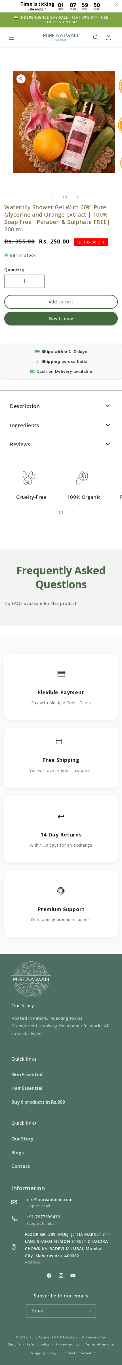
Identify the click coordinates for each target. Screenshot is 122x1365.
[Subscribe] (89, 1310)
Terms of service (99, 1344)
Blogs (17, 1153)
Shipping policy (44, 1353)
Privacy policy (67, 1344)
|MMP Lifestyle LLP (68, 1337)
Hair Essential (27, 1088)
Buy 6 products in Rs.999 (38, 1102)
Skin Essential (27, 1074)
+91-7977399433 (43, 1216)
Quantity (14, 269)
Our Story (22, 1139)
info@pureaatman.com (49, 1199)
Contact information (79, 1353)
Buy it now (61, 318)
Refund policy (38, 1344)
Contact (20, 1166)
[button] (11, 37)
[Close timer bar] (116, 4)
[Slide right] (77, 197)
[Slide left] (53, 197)
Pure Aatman (41, 1337)
